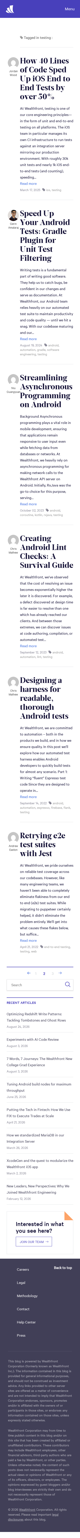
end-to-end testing (57, 946)
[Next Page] (60, 973)
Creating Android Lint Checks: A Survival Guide (46, 552)
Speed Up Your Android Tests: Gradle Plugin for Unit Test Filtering (46, 236)
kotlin (38, 514)
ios (48, 190)
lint (39, 656)
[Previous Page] (29, 973)
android (53, 345)
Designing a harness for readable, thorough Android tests (44, 698)
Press (21, 1335)
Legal (21, 1282)
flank (67, 807)
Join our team (32, 1241)
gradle (41, 349)
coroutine (26, 514)
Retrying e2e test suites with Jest (43, 844)
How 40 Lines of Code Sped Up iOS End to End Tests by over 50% (46, 78)
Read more (28, 183)
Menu (70, 8)
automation (28, 349)
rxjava (48, 514)
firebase (56, 807)
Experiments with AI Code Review (33, 1039)
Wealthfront (27, 1509)
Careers (23, 1269)
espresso (43, 807)
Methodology (27, 1295)
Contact (23, 1308)
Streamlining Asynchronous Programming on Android (47, 391)
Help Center (26, 1321)
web (34, 951)
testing (56, 190)
